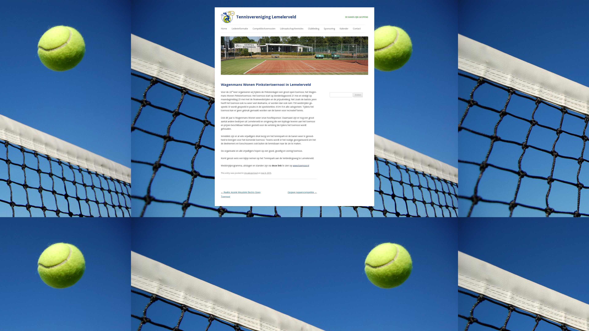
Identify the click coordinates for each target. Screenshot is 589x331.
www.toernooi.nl (301, 165)
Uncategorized (251, 173)
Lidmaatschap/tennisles (291, 28)
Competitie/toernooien (264, 28)
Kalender (344, 28)
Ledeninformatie (240, 28)
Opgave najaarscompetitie (302, 192)
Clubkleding (313, 28)
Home (224, 28)
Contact (357, 28)
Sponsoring (329, 28)
